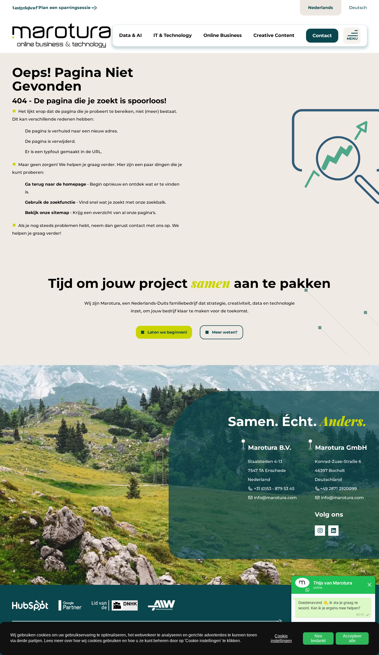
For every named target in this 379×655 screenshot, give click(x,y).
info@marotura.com (275, 497)
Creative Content (273, 35)
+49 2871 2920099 (338, 488)
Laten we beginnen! (167, 332)
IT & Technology (172, 35)
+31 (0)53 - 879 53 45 (273, 488)
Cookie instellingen (281, 638)
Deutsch (358, 7)
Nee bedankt (318, 638)
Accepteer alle (352, 638)
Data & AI (130, 35)
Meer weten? (224, 332)
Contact (322, 35)
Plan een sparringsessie (51, 7)
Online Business (222, 35)
